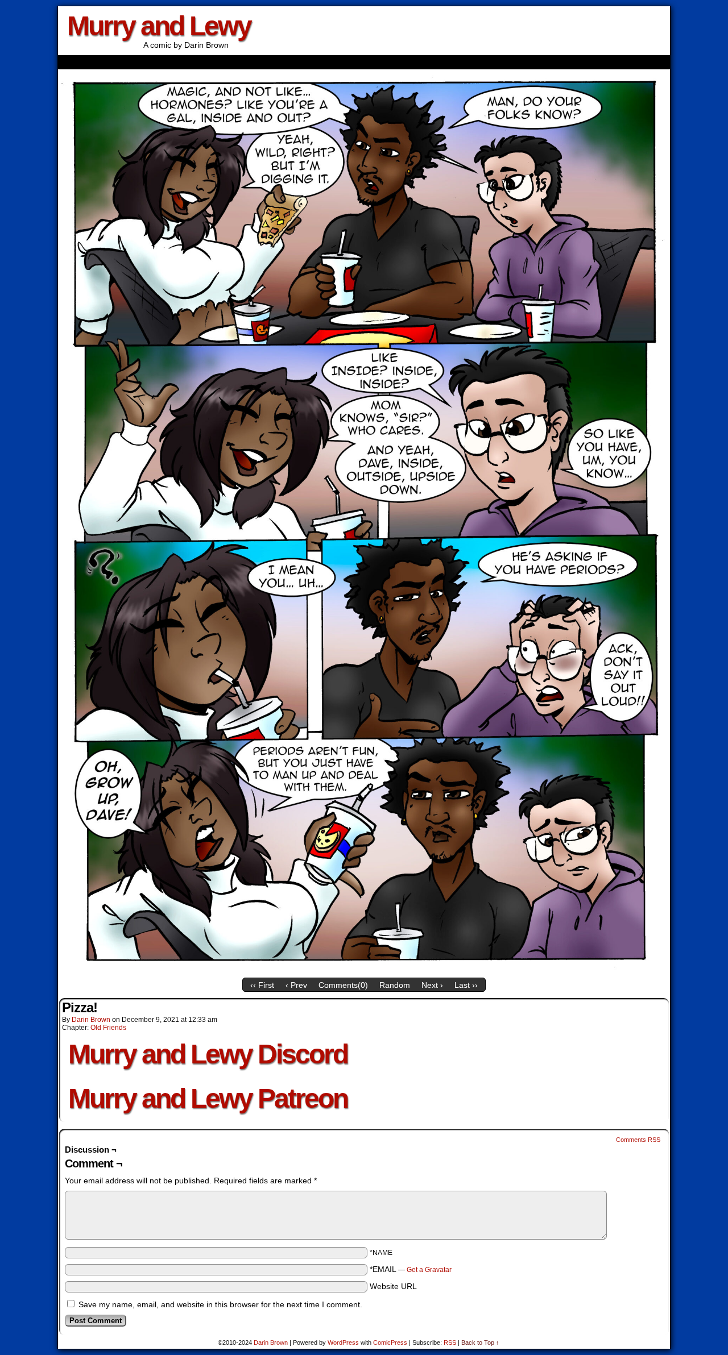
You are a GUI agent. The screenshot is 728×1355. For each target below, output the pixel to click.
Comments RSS (638, 1139)
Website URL (393, 1286)
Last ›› (466, 985)
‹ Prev (296, 985)
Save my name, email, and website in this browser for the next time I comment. (220, 1304)
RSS (450, 1342)
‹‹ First (262, 985)
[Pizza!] (364, 969)
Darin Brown (91, 1020)
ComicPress (390, 1342)
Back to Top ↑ (480, 1342)
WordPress (343, 1342)
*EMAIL (411, 1269)
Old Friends (108, 1028)
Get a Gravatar (429, 1270)
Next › (432, 985)
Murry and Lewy (159, 26)
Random (394, 985)
